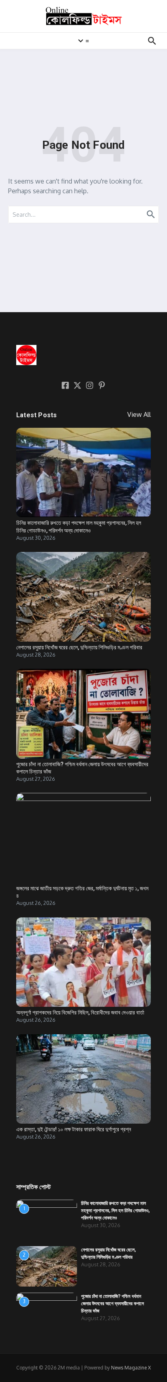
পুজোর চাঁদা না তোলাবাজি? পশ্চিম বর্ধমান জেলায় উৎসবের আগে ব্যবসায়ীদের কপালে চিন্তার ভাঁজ (112, 1303)
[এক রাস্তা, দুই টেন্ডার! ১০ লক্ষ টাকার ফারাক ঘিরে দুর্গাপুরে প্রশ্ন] (83, 1079)
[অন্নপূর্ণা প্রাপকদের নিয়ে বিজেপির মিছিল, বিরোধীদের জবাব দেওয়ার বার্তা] (83, 962)
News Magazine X (131, 1368)
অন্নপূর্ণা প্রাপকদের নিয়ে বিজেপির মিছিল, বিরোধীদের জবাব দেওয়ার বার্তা (80, 1012)
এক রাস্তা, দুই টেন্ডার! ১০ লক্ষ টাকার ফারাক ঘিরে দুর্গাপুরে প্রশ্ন (73, 1129)
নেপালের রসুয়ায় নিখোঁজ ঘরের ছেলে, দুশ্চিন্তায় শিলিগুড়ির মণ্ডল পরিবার (79, 647)
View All (139, 414)
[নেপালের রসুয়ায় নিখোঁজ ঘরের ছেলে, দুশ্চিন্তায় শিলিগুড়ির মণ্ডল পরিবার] (83, 596)
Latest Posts (36, 415)
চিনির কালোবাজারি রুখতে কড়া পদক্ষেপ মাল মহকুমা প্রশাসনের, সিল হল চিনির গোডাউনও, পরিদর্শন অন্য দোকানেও (115, 1210)
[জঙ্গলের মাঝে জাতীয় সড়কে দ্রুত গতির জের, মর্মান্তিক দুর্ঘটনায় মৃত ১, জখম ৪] (83, 837)
